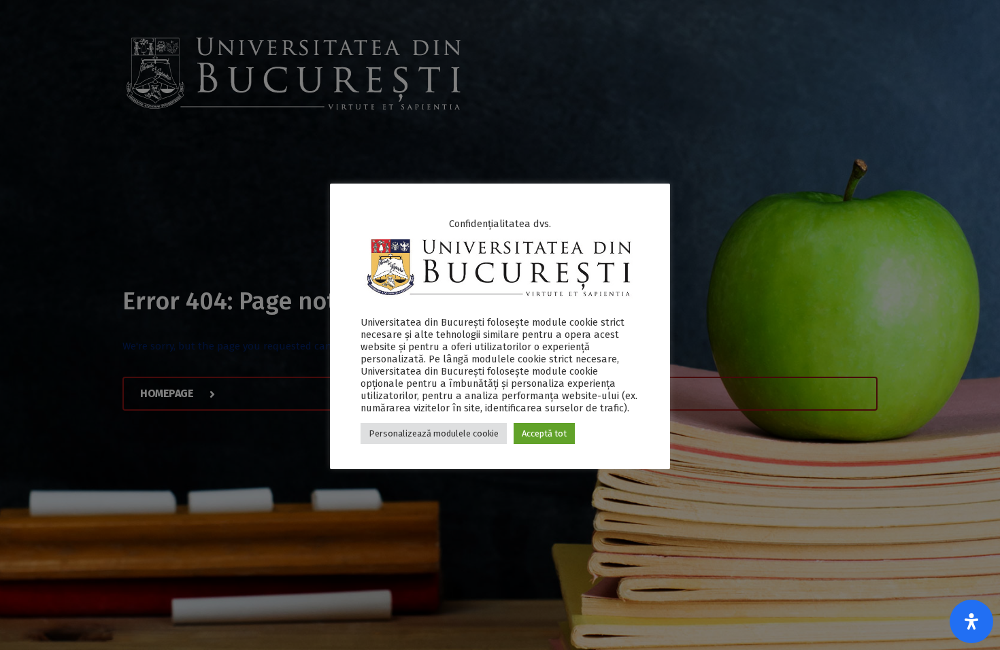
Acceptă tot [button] (544, 433)
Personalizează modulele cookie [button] (434, 433)
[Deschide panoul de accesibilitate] (971, 621)
